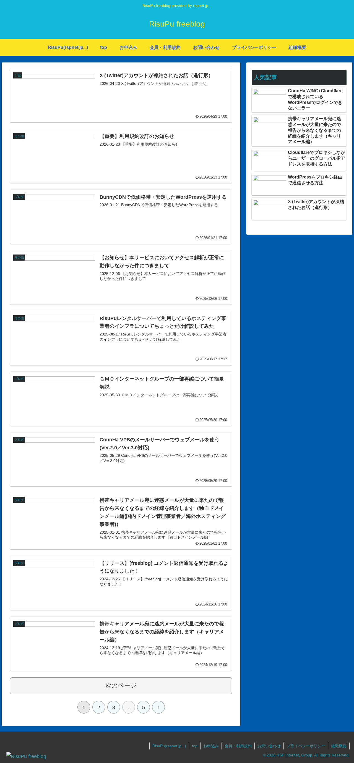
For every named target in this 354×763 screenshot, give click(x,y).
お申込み (211, 746)
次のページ (121, 685)
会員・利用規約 (238, 746)
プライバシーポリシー (306, 746)
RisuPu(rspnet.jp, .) (169, 746)
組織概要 (339, 746)
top (194, 746)
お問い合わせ (269, 746)
